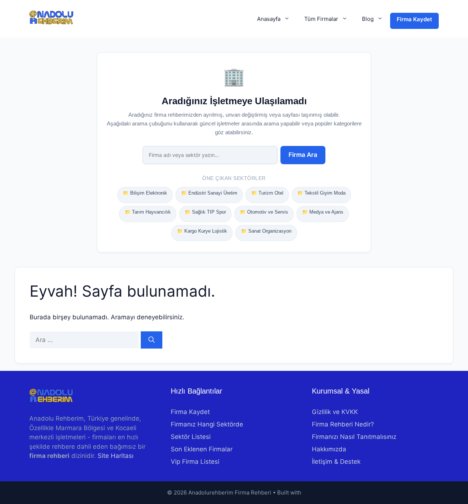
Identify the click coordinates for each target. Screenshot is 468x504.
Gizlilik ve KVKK (335, 411)
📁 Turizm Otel (267, 193)
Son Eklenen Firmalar (202, 449)
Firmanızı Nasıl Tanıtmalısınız (354, 436)
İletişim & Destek (336, 461)
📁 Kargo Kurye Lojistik (202, 231)
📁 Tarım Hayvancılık (148, 212)
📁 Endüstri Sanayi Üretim (209, 193)
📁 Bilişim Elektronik (145, 193)
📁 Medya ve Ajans (322, 212)
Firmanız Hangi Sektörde (207, 424)
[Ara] (151, 340)
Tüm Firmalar (321, 18)
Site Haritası (115, 455)
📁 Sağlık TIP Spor (205, 212)
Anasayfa (268, 18)
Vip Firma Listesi (195, 461)
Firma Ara (302, 154)
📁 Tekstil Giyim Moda (321, 193)
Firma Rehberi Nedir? (343, 424)
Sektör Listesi (191, 436)
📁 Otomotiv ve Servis (264, 212)
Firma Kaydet (414, 19)
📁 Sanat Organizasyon (266, 231)
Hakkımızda (329, 449)
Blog (368, 18)
